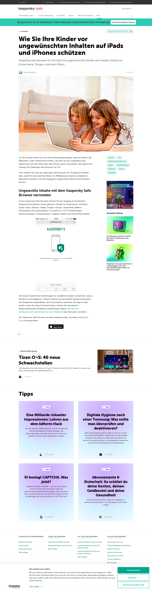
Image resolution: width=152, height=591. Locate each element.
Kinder (110, 165)
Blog (98, 15)
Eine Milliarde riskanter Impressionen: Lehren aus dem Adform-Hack (46, 419)
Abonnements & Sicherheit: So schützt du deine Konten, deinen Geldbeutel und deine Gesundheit (105, 486)
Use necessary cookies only (133, 585)
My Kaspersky (127, 9)
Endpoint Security (113, 549)
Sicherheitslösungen (26, 15)
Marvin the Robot (30, 72)
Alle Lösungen (23, 552)
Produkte (24, 31)
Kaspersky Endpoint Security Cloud (60, 545)
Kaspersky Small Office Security (58, 542)
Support (71, 15)
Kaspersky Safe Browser (117, 161)
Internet (111, 157)
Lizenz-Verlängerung (45, 15)
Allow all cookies (133, 570)
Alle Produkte (53, 549)
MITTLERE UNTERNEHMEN (87, 537)
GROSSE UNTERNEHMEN (116, 537)
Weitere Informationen (85, 15)
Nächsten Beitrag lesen (29, 351)
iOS (119, 157)
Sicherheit (112, 173)
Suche (131, 31)
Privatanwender (49, 2)
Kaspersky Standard (25, 542)
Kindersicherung (122, 165)
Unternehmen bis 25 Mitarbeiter (70, 2)
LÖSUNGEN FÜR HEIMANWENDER (31, 537)
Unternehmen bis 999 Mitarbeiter (95, 2)
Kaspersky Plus (24, 545)
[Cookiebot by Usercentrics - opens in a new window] (14, 586)
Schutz (121, 169)
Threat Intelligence (114, 559)
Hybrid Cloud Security (114, 552)
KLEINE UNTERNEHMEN (56, 537)
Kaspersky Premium (25, 549)
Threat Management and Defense (119, 545)
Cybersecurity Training (115, 556)
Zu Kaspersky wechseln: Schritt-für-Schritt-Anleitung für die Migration (119, 238)
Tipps (47, 407)
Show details (34, 587)
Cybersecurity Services (115, 542)
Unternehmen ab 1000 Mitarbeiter (121, 2)
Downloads (61, 15)
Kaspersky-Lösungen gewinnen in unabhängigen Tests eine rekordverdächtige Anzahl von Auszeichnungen (119, 267)
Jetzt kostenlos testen (123, 22)
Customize (132, 577)
